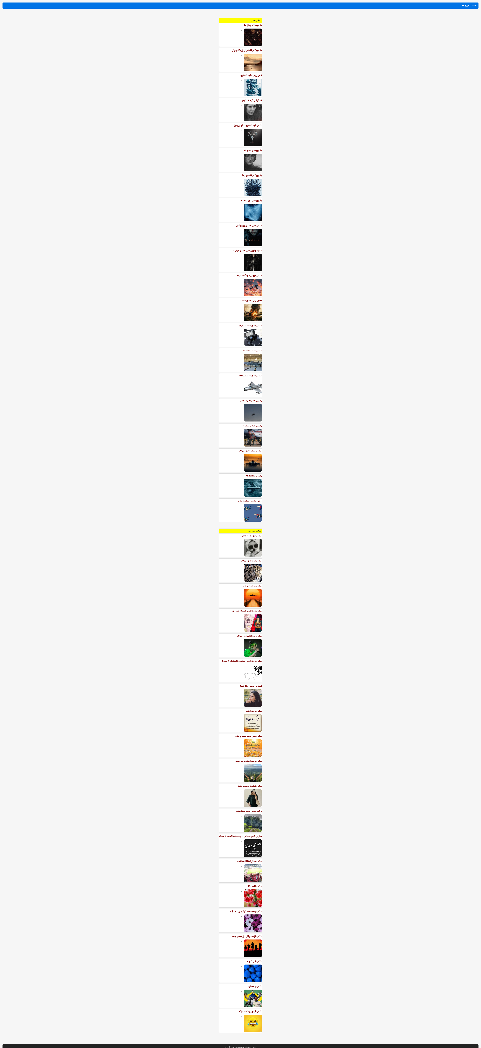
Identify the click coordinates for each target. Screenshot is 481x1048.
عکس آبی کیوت (254, 961)
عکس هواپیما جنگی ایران (250, 325)
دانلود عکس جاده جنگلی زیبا (249, 811)
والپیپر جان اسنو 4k (253, 150)
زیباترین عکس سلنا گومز (251, 686)
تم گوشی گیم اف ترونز (252, 100)
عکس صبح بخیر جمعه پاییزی (248, 736)
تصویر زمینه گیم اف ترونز (251, 75)
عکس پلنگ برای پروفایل (251, 561)
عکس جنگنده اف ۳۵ (252, 350)
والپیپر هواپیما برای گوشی (250, 400)
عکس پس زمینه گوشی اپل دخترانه (246, 911)
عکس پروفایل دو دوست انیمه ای (247, 611)
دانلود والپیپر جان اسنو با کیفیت (247, 250)
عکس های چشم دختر (252, 536)
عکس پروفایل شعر (253, 711)
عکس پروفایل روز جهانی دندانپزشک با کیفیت (242, 661)
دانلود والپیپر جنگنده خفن (250, 501)
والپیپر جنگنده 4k (254, 476)
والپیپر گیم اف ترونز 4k (252, 175)
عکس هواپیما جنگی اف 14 (249, 375)
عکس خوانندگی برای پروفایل (249, 636)
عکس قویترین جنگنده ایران (249, 275)
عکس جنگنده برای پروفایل (250, 451)
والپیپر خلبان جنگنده (252, 426)
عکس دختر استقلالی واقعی (249, 861)
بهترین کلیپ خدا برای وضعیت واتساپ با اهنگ (240, 836)
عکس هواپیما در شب (252, 586)
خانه (474, 5)
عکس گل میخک (254, 886)
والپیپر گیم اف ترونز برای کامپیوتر (247, 50)
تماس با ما (466, 5)
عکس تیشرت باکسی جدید (250, 786)
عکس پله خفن (255, 986)
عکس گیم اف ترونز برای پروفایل (247, 125)
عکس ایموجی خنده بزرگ (250, 1011)
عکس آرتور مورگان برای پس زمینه (247, 936)
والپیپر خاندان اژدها (253, 25)
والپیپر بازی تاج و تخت (251, 200)
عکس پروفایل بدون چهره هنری (248, 761)
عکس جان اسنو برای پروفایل (249, 225)
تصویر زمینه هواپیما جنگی (250, 300)
